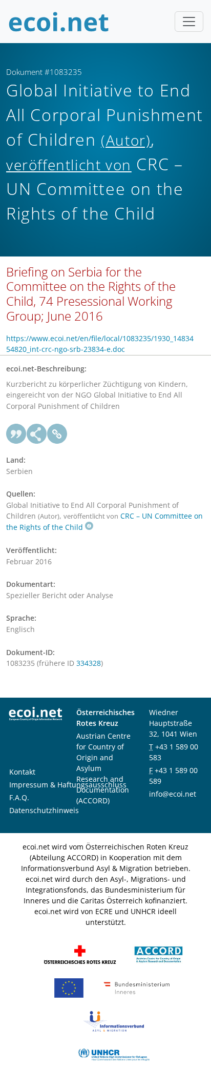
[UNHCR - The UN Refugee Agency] (114, 1054)
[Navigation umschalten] (189, 21)
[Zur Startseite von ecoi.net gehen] (59, 21)
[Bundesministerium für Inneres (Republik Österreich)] (136, 987)
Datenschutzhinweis (44, 810)
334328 (88, 663)
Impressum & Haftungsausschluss (67, 784)
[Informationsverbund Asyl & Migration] (113, 1020)
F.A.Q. (19, 797)
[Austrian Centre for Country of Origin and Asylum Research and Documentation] (158, 954)
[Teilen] (37, 434)
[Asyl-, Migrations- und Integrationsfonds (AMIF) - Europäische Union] (69, 987)
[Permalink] (57, 434)
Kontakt (22, 772)
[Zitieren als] (16, 434)
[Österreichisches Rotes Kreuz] (80, 954)
